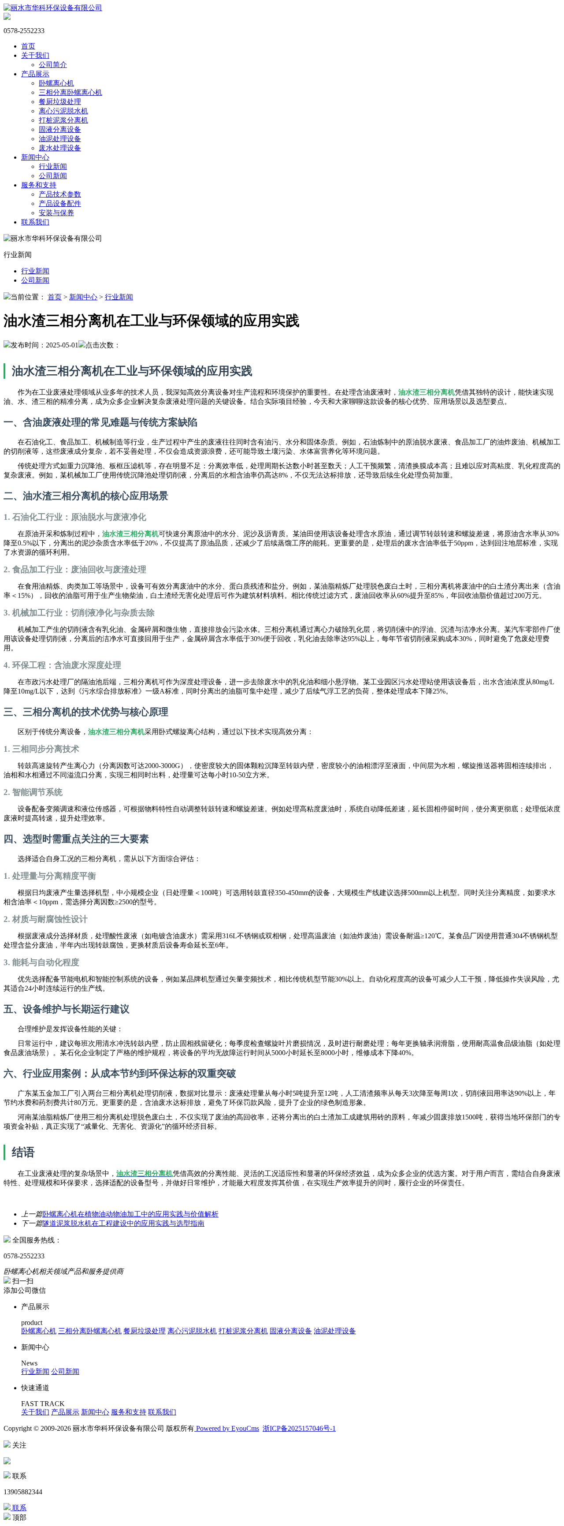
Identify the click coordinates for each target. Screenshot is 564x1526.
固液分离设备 (60, 129)
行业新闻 (53, 166)
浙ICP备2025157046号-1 (299, 1428)
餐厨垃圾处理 (60, 101)
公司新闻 (53, 175)
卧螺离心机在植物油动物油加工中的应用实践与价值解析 (130, 1214)
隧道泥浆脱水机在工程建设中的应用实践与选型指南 (123, 1223)
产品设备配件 (60, 203)
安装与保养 (56, 212)
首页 (28, 46)
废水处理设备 (60, 148)
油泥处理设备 (60, 138)
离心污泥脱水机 (63, 111)
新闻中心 (35, 157)
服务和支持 (38, 185)
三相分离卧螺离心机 (70, 92)
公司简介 (53, 64)
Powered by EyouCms (226, 1428)
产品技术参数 (60, 194)
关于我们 (35, 55)
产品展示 (35, 74)
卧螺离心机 (56, 83)
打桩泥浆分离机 (63, 120)
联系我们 (35, 222)
